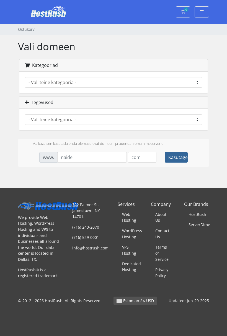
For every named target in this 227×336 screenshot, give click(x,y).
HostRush (197, 214)
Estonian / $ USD (138, 300)
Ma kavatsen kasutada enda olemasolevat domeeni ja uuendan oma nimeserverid (98, 143)
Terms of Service (162, 253)
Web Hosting (129, 217)
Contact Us (162, 233)
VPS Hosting (129, 250)
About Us (160, 217)
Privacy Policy (161, 272)
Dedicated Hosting (131, 266)
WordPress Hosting (132, 233)
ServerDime (199, 224)
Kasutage (178, 157)
